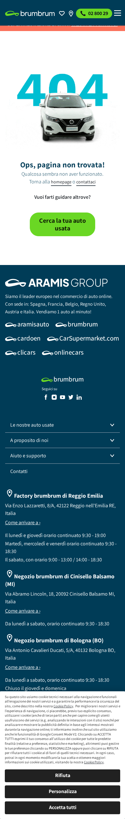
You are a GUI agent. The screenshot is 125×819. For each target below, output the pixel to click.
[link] (30, 13)
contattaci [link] (86, 182)
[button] (62, 425)
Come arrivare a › (22, 522)
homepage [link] (61, 182)
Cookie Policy (63, 706)
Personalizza (63, 791)
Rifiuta (62, 775)
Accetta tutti (62, 807)
